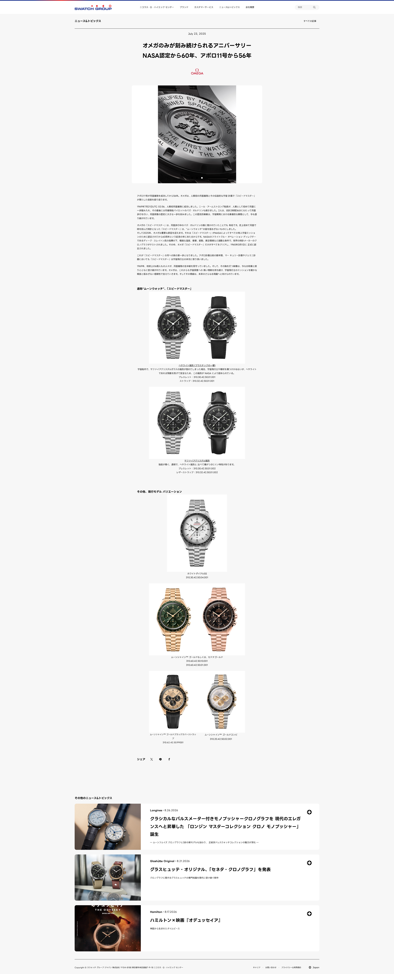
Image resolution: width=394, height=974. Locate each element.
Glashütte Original (162, 861)
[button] (192, 178)
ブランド (184, 7)
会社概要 (250, 7)
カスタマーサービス (203, 7)
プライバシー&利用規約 (291, 967)
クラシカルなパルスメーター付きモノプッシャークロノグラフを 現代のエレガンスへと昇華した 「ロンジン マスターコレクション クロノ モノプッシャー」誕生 (225, 826)
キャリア (256, 967)
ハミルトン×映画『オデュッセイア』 (186, 920)
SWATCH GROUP (93, 7)
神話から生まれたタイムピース (165, 928)
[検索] (316, 7)
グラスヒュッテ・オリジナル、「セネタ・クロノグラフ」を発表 (210, 869)
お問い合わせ (270, 967)
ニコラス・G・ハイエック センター (157, 7)
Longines (156, 810)
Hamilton (156, 912)
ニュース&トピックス (229, 7)
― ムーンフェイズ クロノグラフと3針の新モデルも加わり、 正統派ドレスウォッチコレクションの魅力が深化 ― (204, 842)
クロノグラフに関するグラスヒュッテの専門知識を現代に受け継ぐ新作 (184, 878)
